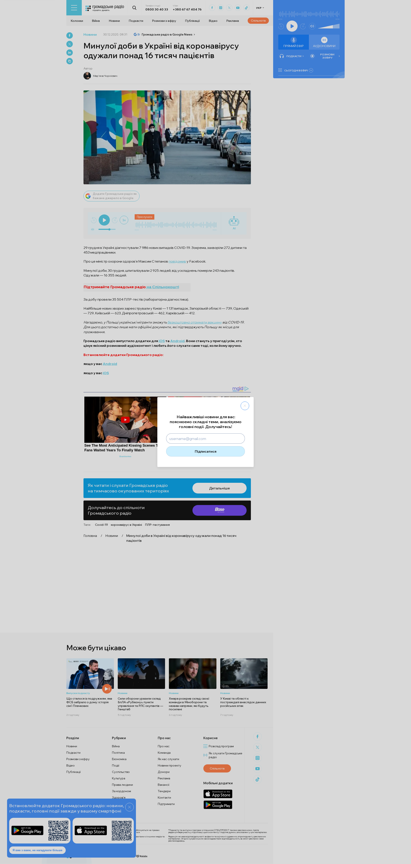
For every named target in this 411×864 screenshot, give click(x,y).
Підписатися (205, 451)
